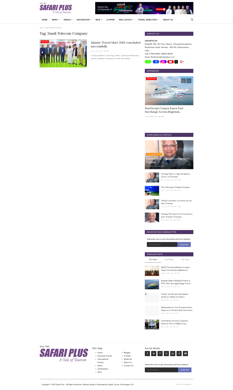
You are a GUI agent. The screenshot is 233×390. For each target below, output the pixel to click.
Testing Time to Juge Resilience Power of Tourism (175, 175)
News (100, 365)
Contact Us (128, 365)
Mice (100, 372)
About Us (168, 20)
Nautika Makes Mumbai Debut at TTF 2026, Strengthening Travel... (176, 282)
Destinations (103, 369)
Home (44, 20)
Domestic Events (105, 356)
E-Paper (111, 20)
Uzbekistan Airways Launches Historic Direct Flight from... (174, 322)
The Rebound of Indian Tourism (175, 187)
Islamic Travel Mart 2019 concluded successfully (115, 44)
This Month (169, 260)
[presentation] (183, 80)
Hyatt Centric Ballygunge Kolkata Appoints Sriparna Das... (166, 110)
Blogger (127, 353)
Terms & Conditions (183, 384)
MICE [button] (98, 20)
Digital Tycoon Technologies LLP (121, 385)
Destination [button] (83, 20)
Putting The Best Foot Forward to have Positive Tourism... (177, 215)
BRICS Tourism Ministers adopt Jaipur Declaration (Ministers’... (175, 268)
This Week (153, 260)
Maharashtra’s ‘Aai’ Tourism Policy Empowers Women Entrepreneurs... (177, 308)
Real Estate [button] (125, 20)
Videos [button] (67, 20)
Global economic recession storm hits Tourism (176, 202)
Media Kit (128, 359)
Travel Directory (147, 20)
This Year (185, 260)
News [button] (55, 20)
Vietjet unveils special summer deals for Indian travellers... (175, 295)
